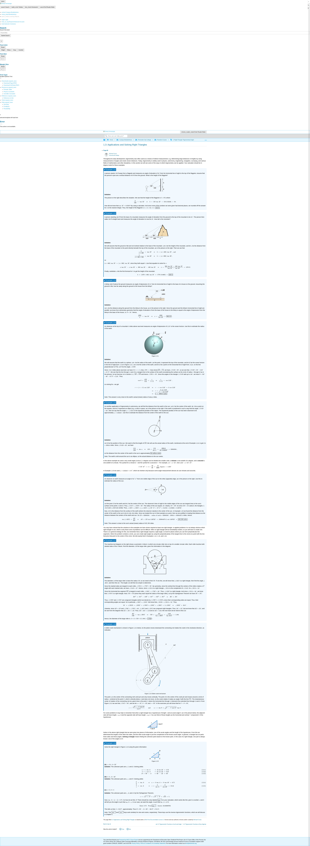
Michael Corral (113, 153)
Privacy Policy (136, 843)
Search (106, 136)
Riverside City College (144, 140)
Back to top (106, 824)
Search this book (5, 30)
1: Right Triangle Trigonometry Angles (184, 140)
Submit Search (5, 35)
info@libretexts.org (190, 843)
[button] (6, 106)
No (130, 829)
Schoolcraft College (114, 155)
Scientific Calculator (9, 93)
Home (111, 140)
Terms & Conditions (146, 843)
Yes (123, 829)
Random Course (162, 140)
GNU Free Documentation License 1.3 (155, 819)
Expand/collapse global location (206, 139)
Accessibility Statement (158, 843)
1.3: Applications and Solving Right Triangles (123, 819)
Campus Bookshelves (125, 140)
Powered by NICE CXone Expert (128, 839)
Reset (3, 47)
